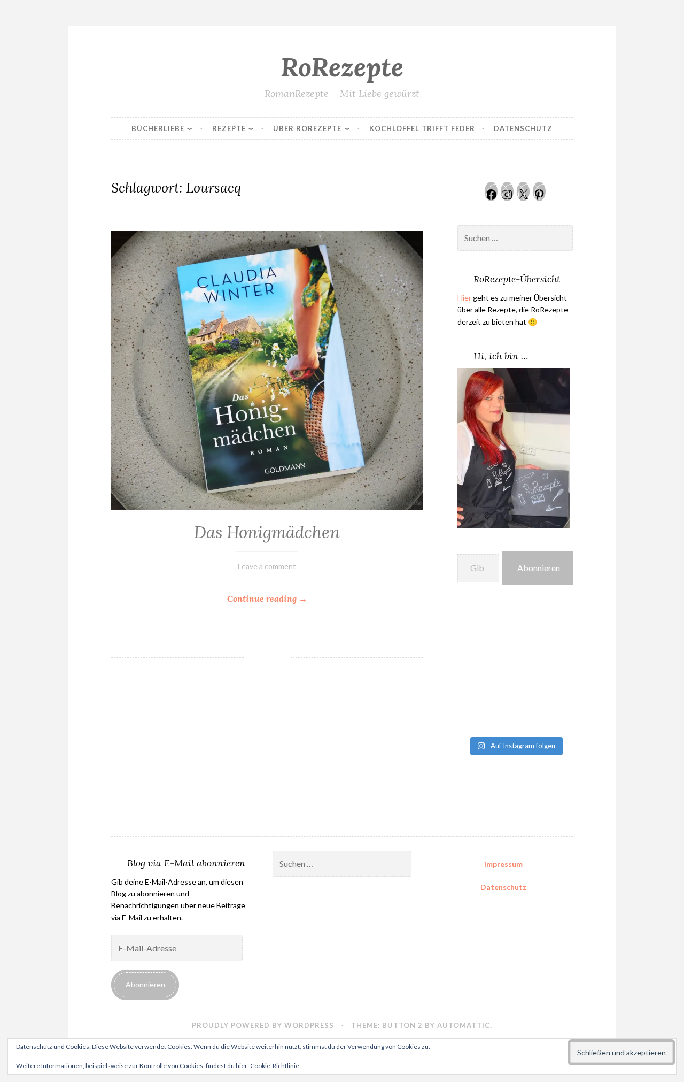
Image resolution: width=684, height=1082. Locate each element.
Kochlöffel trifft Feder (422, 128)
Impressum (503, 864)
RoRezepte (342, 66)
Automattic (463, 1025)
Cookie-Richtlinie (274, 1066)
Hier (464, 297)
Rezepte (229, 128)
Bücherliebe (157, 128)
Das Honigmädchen (267, 532)
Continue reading (294, 599)
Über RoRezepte (307, 128)
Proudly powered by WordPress (263, 1025)
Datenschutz (523, 128)
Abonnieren (538, 568)
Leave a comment (267, 566)
